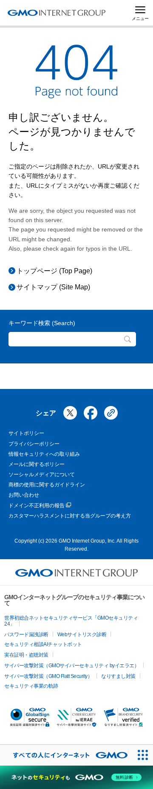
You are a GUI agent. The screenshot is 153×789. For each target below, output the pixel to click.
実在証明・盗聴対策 (26, 655)
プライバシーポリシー (34, 444)
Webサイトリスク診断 (82, 634)
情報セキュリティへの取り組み (44, 454)
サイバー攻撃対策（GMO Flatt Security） (48, 676)
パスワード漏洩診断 (26, 634)
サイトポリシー (26, 433)
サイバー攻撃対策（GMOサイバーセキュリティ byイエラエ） (71, 666)
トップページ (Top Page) (54, 270)
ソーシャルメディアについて (41, 474)
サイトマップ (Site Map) (53, 287)
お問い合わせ (23, 495)
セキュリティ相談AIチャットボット (43, 644)
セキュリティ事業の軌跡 (31, 686)
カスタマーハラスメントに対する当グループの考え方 (69, 516)
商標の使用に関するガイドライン (46, 485)
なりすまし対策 (118, 676)
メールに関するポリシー (36, 464)
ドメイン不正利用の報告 (36, 506)
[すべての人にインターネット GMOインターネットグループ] (66, 755)
